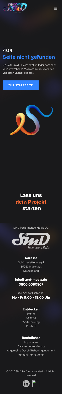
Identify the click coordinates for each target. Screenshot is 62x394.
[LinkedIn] (26, 383)
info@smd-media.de (31, 279)
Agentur (31, 317)
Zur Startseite (20, 85)
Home (31, 313)
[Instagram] (35, 383)
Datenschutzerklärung (31, 346)
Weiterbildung (31, 322)
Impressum (31, 342)
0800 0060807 (31, 284)
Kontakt (31, 326)
